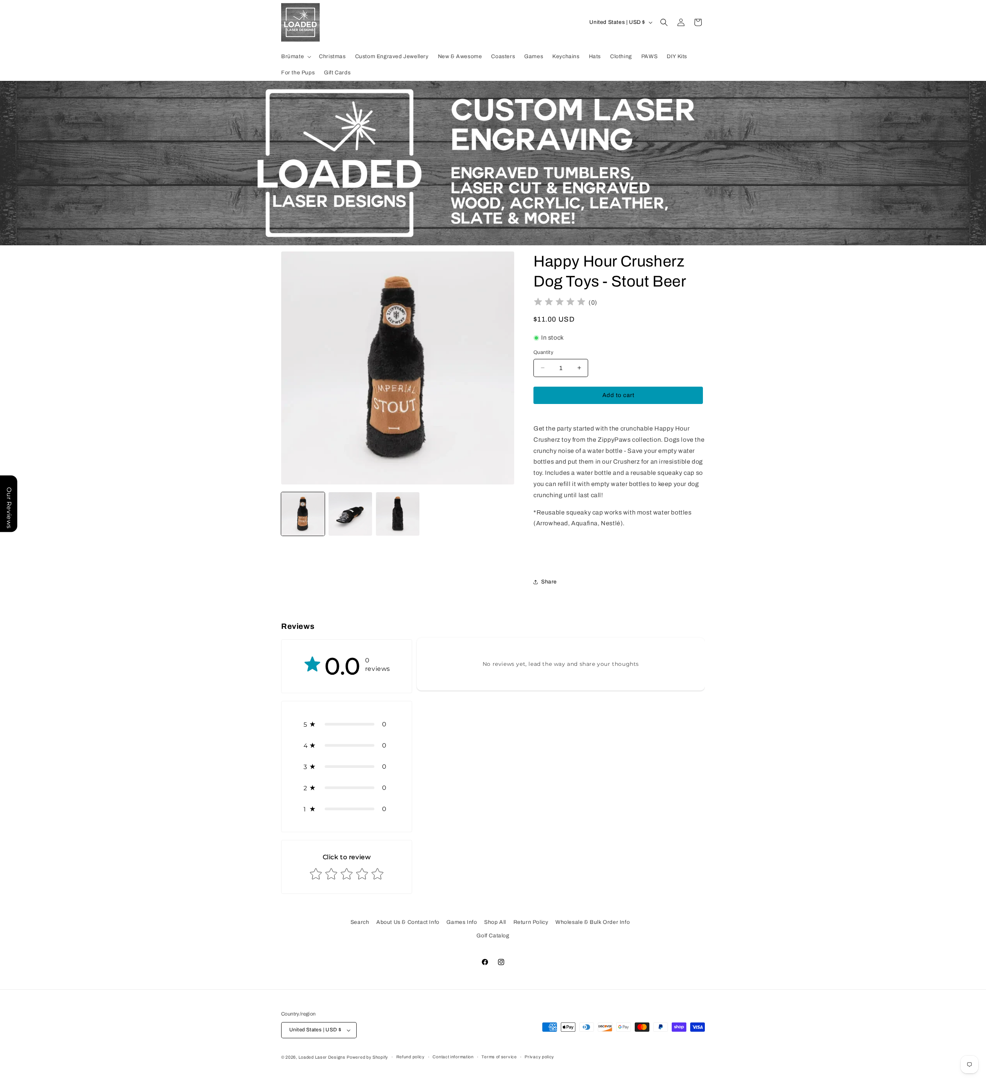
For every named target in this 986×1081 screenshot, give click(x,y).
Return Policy (530, 922)
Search (359, 922)
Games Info (461, 922)
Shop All (495, 922)
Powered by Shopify (367, 1057)
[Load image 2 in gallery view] (350, 514)
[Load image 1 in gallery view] (303, 514)
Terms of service (498, 1056)
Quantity (543, 352)
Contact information (453, 1056)
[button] (295, 57)
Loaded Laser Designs (321, 1057)
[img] (559, 302)
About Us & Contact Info (407, 922)
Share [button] (549, 582)
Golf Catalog (492, 936)
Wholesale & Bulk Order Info (592, 922)
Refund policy (410, 1056)
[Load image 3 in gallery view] (397, 514)
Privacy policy (539, 1056)
